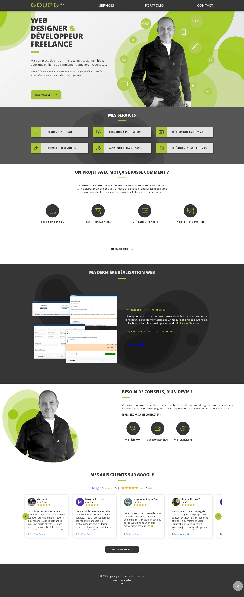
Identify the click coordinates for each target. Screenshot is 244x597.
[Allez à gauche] (25, 516)
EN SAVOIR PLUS (119, 249)
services (106, 5)
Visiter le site (136, 345)
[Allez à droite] (218, 516)
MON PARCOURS (43, 94)
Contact (205, 5)
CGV (122, 583)
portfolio (154, 5)
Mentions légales (122, 580)
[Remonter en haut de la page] (238, 574)
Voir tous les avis (122, 549)
